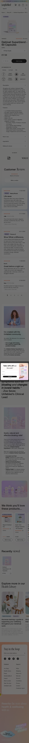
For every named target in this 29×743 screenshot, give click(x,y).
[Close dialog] (27, 363)
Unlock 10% (10, 376)
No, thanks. (10, 378)
